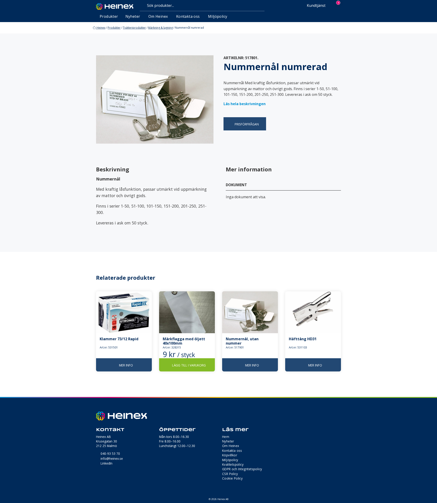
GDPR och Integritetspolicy (242, 469)
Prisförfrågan (247, 124)
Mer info (126, 365)
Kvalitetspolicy (233, 464)
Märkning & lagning (160, 28)
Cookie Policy (232, 478)
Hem (225, 436)
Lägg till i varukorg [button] (189, 365)
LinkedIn (106, 463)
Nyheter (132, 16)
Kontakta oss (188, 16)
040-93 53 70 (110, 453)
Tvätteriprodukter (134, 28)
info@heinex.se (112, 458)
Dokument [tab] (236, 184)
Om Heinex (158, 16)
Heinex (100, 28)
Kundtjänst (315, 5)
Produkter (114, 28)
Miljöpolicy (217, 16)
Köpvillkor (229, 455)
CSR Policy (230, 474)
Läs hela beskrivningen (245, 103)
